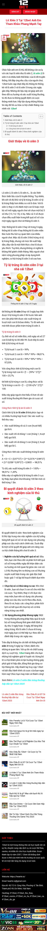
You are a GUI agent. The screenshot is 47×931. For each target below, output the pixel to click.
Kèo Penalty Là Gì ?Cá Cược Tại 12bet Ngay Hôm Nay (26, 721)
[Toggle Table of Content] (39, 116)
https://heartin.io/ (17, 876)
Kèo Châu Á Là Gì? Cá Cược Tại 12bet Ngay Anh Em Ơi (35, 697)
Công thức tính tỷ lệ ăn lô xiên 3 (20, 129)
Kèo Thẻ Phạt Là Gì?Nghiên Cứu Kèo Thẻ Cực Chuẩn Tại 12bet (27, 742)
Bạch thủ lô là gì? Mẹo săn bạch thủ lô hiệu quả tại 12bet (26, 794)
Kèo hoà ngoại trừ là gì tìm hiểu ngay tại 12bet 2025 (26, 732)
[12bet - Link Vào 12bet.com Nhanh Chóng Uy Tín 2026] (23, 4)
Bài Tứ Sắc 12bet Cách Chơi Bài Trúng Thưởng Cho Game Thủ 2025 (25, 815)
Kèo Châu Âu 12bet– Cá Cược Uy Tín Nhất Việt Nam (25, 753)
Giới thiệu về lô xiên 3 (13, 120)
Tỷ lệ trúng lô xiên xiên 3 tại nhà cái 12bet (22, 123)
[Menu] (3, 4)
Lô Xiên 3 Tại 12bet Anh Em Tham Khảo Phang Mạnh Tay (26, 773)
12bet (13, 108)
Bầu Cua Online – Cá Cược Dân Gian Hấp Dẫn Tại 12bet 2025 (26, 805)
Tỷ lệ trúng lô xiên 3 (16, 126)
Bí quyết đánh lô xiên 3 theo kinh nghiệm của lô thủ (23, 133)
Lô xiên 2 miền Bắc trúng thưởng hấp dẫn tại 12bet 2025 (12, 697)
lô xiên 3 (37, 73)
